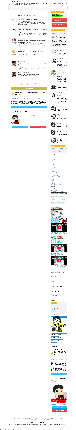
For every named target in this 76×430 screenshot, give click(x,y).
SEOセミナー (53, 164)
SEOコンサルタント (22, 9)
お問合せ (21, 6)
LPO (25, 75)
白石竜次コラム (39, 9)
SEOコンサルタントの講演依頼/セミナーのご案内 (29, 74)
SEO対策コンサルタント (40, 43)
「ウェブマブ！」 (54, 342)
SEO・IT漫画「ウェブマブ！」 (56, 167)
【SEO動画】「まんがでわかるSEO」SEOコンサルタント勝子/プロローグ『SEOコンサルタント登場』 (58, 254)
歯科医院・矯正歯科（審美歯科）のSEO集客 (28, 19)
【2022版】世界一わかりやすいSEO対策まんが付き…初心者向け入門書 (25, 98)
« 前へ (23, 83)
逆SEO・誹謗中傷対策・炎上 (56, 184)
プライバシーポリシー (55, 291)
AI (51, 156)
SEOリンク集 (53, 276)
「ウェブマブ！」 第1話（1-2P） (57, 339)
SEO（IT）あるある (54, 172)
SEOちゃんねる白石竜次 (38, 127)
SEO (30, 6)
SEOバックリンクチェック (56, 308)
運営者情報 (53, 300)
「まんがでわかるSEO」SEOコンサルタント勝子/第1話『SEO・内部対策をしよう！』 (59, 266)
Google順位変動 (53, 159)
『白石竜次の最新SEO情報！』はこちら (59, 25)
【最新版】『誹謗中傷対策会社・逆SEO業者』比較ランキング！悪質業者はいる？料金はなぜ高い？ (62, 99)
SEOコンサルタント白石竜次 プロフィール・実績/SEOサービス (30, 418)
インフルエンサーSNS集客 (55, 176)
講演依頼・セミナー (13, 9)
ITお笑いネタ (53, 160)
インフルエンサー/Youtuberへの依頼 (57, 286)
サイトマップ (35, 419)
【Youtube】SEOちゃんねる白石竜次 (28, 115)
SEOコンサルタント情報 (55, 163)
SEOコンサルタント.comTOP (15, 418)
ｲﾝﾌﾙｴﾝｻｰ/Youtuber (57, 6)
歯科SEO (52, 180)
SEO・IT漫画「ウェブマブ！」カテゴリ (59, 333)
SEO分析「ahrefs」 (55, 305)
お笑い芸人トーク (48, 6)
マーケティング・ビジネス (55, 179)
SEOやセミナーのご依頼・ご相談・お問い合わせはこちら (59, 19)
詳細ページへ (29, 106)
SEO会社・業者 (57, 9)
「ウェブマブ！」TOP (55, 336)
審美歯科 (25, 21)
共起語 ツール (54, 309)
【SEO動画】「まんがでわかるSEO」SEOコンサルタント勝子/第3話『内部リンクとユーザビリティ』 (59, 233)
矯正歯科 (28, 21)
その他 (48, 9)
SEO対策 (34, 43)
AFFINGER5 (50, 427)
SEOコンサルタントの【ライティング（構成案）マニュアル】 (61, 53)
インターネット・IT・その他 (56, 175)
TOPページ (13, 6)
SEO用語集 (53, 171)
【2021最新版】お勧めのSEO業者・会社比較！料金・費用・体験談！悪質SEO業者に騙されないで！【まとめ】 (59, 150)
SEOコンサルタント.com (16, 1)
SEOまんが (39, 6)
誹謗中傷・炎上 (30, 9)
